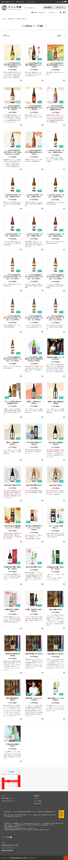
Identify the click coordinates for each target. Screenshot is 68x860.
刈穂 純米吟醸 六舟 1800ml (34, 654)
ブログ (3, 842)
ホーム (4, 18)
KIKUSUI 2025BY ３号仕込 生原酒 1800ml (13, 235)
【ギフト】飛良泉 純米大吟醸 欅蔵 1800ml (12, 402)
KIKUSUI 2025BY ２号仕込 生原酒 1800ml (35, 235)
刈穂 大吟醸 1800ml (55, 609)
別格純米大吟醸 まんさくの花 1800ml (55, 358)
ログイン (60, 7)
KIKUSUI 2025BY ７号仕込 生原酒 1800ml (56, 151)
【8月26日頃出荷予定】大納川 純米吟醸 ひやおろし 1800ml (12, 107)
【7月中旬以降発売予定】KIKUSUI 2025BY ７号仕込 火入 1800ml (12, 276)
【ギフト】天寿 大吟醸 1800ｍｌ (55, 527)
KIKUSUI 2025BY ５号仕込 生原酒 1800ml (35, 196)
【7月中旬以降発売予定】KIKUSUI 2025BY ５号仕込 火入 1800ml (55, 277)
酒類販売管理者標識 (7, 850)
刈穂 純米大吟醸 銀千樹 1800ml (12, 654)
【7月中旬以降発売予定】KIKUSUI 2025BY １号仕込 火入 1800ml (12, 359)
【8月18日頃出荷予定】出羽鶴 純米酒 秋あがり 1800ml (34, 152)
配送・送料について (8, 1)
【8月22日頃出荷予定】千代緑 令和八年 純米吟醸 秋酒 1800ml (55, 108)
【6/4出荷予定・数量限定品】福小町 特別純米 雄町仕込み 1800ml (34, 359)
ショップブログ (30, 1)
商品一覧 (33, 12)
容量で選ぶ (11, 18)
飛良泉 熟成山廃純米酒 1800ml (56, 402)
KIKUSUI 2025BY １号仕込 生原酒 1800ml (56, 235)
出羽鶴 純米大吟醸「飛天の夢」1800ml (55, 568)
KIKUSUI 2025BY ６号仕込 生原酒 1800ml (13, 196)
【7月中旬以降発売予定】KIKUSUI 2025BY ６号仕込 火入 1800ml (34, 276)
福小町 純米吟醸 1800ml (34, 567)
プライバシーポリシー (8, 848)
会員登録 (48, 7)
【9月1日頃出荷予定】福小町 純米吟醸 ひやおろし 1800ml (55, 65)
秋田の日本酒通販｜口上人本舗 (18, 857)
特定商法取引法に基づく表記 (10, 845)
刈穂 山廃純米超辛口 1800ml (12, 699)
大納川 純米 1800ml (55, 485)
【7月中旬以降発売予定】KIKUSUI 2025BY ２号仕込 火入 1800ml (55, 318)
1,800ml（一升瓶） (21, 18)
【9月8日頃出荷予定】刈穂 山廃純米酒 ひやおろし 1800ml (34, 65)
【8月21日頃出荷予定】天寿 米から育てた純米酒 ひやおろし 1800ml (12, 152)
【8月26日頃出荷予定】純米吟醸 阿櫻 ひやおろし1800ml (34, 107)
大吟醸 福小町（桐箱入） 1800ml (12, 610)
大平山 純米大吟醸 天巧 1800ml (33, 443)
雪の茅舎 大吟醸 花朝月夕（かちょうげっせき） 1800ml (34, 527)
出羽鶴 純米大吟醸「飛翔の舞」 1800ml (12, 568)
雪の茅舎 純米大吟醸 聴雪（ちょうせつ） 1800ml (12, 527)
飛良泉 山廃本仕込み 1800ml (34, 402)
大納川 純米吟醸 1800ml (34, 485)
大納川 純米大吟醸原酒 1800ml (55, 443)
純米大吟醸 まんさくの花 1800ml (55, 699)
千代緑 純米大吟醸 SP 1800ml (12, 745)
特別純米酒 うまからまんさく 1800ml (34, 699)
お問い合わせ (20, 1)
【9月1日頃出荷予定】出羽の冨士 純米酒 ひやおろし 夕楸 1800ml (12, 65)
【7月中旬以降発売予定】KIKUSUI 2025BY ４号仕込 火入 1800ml (12, 318)
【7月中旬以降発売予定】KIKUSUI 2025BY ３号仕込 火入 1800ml (34, 318)
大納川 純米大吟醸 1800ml (12, 485)
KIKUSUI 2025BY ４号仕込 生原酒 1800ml (56, 196)
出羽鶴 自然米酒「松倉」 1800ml (33, 610)
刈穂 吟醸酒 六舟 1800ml (55, 654)
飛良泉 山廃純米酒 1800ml (13, 443)
